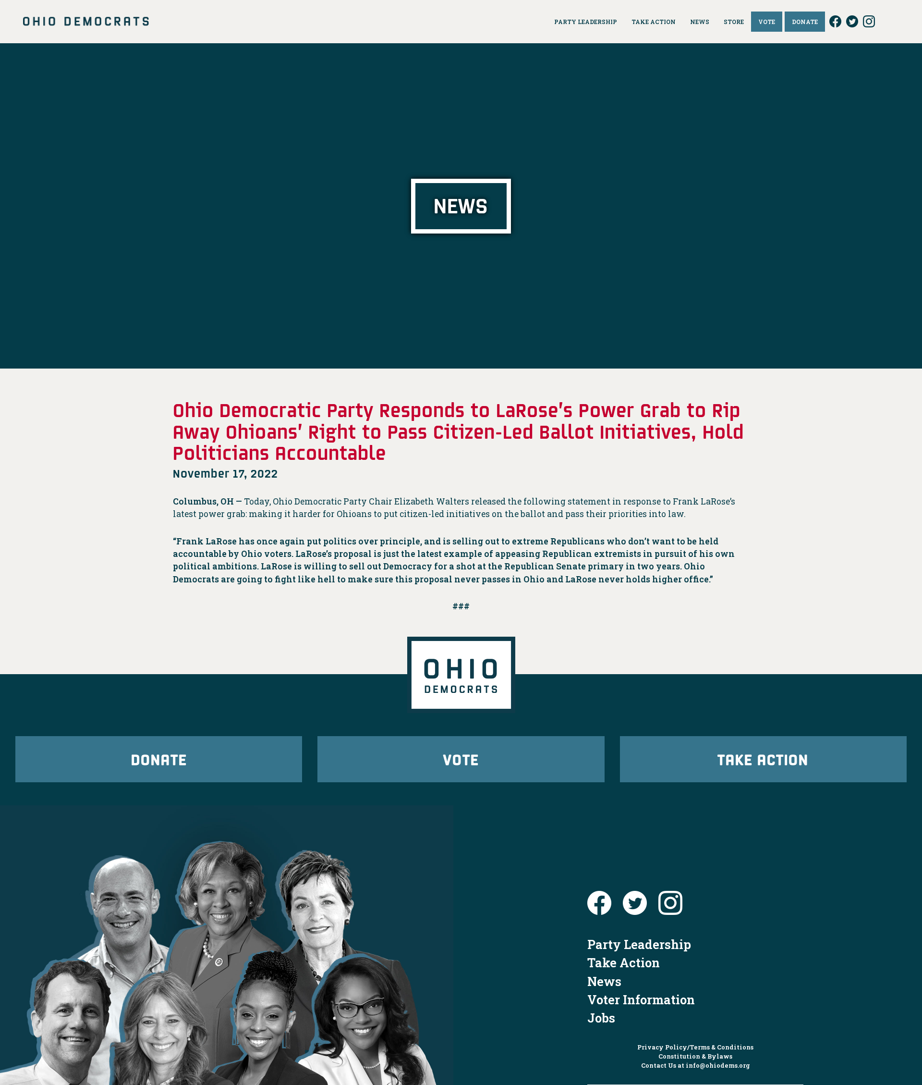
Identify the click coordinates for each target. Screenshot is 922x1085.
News (604, 981)
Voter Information (641, 999)
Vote (461, 759)
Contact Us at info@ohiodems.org (695, 1065)
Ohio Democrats (86, 21)
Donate (159, 759)
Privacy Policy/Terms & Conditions (695, 1047)
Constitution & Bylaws (695, 1056)
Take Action (763, 759)
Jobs (601, 1018)
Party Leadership (639, 944)
